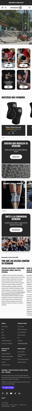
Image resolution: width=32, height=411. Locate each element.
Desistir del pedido (21, 335)
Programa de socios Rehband (7, 356)
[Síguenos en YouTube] (11, 393)
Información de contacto (6, 406)
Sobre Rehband (5, 326)
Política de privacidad (5, 404)
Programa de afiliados (6, 353)
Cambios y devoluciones (22, 329)
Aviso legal (13, 406)
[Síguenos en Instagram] (7, 393)
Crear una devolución (22, 332)
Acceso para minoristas (6, 340)
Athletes (3, 338)
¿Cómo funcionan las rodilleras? (22, 355)
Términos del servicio (22, 404)
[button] (9, 129)
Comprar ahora (16, 157)
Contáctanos (20, 340)
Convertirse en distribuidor (7, 343)
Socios (3, 335)
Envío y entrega (21, 326)
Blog (2, 329)
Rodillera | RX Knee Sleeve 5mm (13, 127)
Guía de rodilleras (21, 352)
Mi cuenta (3, 362)
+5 (17, 133)
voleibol (28, 302)
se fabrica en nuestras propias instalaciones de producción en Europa (13, 292)
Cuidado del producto (22, 362)
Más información (16, 230)
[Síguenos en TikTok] (15, 393)
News (3, 332)
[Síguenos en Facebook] (3, 393)
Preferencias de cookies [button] (22, 343)
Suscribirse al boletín (6, 365)
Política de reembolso (13, 404)
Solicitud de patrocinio (6, 359)
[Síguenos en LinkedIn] (19, 393)
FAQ (18, 338)
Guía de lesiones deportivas (23, 359)
